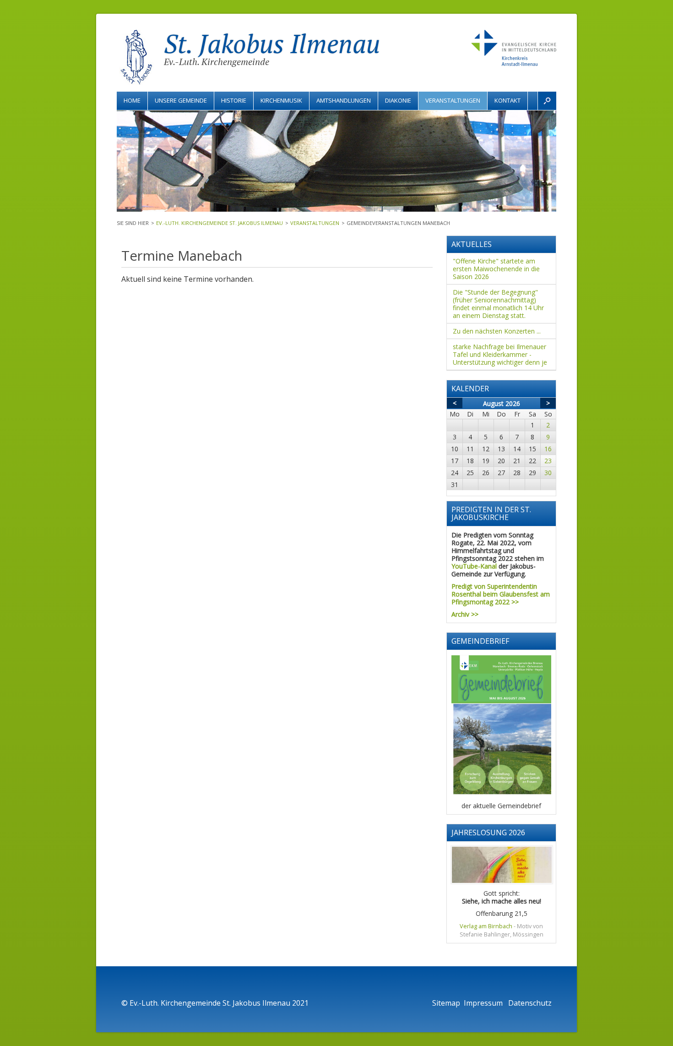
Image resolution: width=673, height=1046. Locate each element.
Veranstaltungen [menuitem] (452, 100)
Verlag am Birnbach (486, 926)
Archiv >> (464, 614)
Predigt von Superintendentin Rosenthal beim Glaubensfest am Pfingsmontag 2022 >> (500, 594)
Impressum (484, 1003)
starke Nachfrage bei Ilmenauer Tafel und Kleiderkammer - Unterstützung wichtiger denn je (500, 354)
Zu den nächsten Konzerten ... (497, 331)
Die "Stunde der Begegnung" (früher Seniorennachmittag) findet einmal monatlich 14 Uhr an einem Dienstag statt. (498, 304)
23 (548, 460)
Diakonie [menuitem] (398, 100)
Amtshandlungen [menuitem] (343, 100)
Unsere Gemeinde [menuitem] (181, 100)
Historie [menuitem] (233, 100)
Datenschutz (530, 1003)
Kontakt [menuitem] (507, 100)
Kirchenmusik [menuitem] (281, 100)
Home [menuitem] (132, 100)
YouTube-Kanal (474, 566)
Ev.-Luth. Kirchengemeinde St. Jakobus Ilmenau (219, 222)
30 (548, 472)
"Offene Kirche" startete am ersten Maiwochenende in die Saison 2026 (496, 269)
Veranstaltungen (314, 222)
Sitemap (446, 1003)
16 (548, 448)
